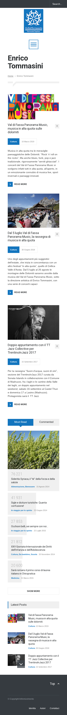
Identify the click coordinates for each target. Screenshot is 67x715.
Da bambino (24, 554)
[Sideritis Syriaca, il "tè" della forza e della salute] (33, 450)
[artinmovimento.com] (33, 28)
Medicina (15, 578)
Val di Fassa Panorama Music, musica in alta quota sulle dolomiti (28, 128)
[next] (21, 664)
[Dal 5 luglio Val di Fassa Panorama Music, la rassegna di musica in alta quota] (33, 211)
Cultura (13, 142)
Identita (32, 708)
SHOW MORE (33, 591)
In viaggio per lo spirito (21, 510)
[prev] (21, 617)
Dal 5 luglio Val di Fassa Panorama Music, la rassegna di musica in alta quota (29, 236)
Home (10, 76)
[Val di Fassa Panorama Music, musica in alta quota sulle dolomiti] (33, 106)
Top (52, 683)
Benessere (30, 487)
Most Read (20, 422)
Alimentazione (17, 487)
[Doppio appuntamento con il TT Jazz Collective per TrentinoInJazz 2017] (33, 322)
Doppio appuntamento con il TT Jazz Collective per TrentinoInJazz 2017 (29, 348)
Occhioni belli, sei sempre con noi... (29, 526)
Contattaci (54, 708)
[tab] (21, 423)
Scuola (34, 554)
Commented (46, 422)
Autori (43, 708)
